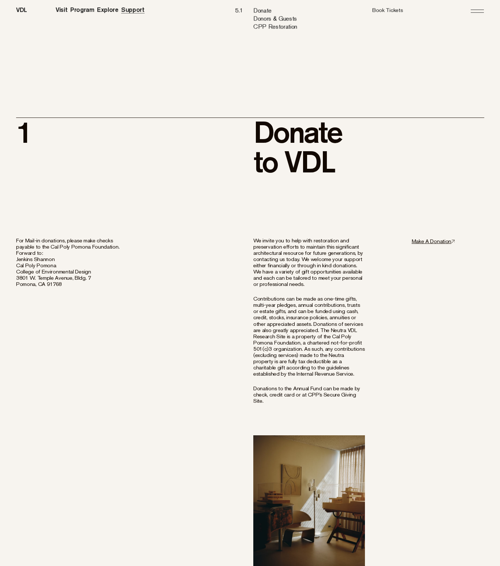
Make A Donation (431, 241)
